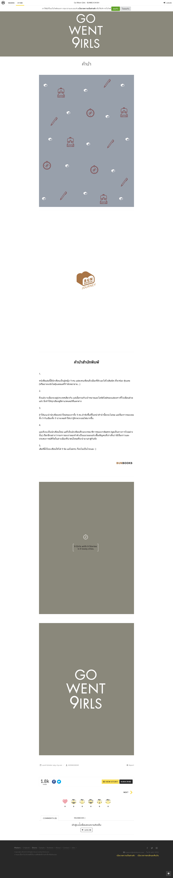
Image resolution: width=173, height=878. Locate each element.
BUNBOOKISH (93, 3)
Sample (42, 848)
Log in (87, 830)
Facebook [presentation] (79, 818)
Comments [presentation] (50, 818)
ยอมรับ (115, 9)
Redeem (50, 848)
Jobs (73, 848)
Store (20, 3)
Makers (11, 3)
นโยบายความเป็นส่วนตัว (87, 8)
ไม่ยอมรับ (125, 9)
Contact (66, 848)
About (58, 848)
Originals (26, 848)
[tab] (50, 817)
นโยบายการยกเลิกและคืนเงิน (148, 855)
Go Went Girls (79, 3)
